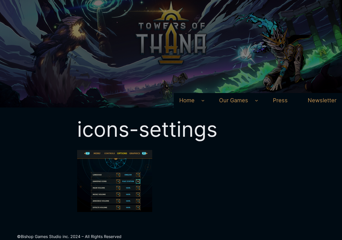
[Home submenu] (203, 100)
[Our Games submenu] (256, 100)
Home (187, 100)
